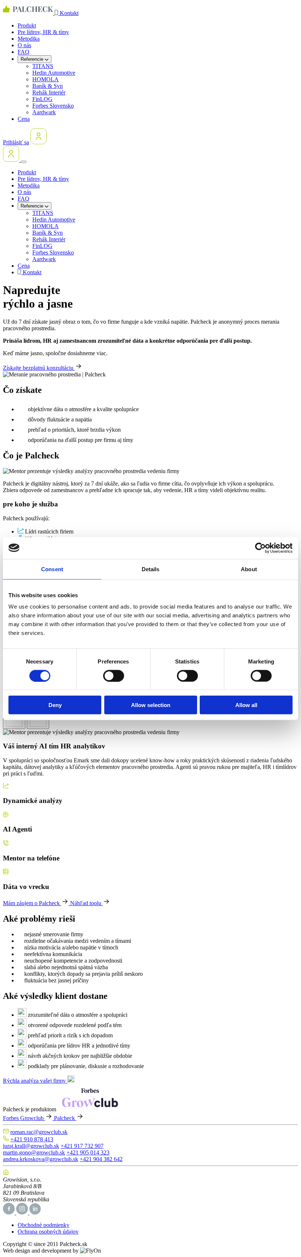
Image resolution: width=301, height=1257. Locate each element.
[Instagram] (22, 1212)
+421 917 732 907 (82, 1146)
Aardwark (44, 112)
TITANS (42, 66)
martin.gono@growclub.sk (34, 1152)
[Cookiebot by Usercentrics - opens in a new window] (260, 547)
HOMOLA (45, 79)
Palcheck (65, 1118)
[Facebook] (9, 1212)
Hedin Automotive (53, 73)
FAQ (23, 52)
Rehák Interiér (48, 92)
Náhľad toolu (86, 903)
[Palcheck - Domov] (29, 13)
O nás (24, 45)
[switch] (113, 675)
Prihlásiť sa (16, 142)
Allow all (246, 705)
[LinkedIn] (35, 1212)
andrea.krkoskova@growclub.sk (40, 1159)
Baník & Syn (47, 86)
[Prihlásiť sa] (38, 142)
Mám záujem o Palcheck (32, 903)
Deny (55, 705)
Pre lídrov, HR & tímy (43, 32)
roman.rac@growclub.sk (39, 1132)
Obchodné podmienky (43, 1225)
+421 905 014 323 (87, 1152)
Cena (24, 119)
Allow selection (150, 705)
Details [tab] (151, 569)
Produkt (27, 25)
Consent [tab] (52, 569)
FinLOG (42, 99)
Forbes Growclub (24, 1118)
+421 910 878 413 (31, 1139)
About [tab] (249, 569)
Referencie (33, 59)
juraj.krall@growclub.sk (31, 1146)
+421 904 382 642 (101, 1159)
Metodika (29, 39)
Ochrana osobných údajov (48, 1231)
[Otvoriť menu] (23, 162)
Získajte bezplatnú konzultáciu (39, 368)
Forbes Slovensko (53, 106)
